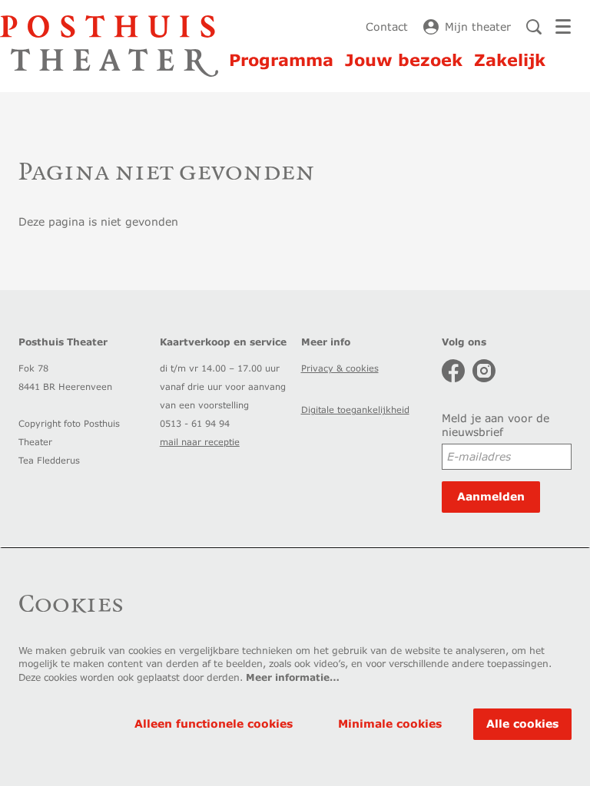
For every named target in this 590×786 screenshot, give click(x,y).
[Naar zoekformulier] (533, 26)
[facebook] (453, 370)
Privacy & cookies (340, 368)
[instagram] (484, 370)
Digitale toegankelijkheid (355, 409)
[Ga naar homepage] (109, 46)
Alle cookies (522, 723)
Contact (387, 26)
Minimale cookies (390, 723)
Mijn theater (478, 26)
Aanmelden (491, 496)
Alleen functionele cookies (213, 723)
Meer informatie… (293, 677)
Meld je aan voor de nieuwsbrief (495, 424)
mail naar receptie (200, 442)
